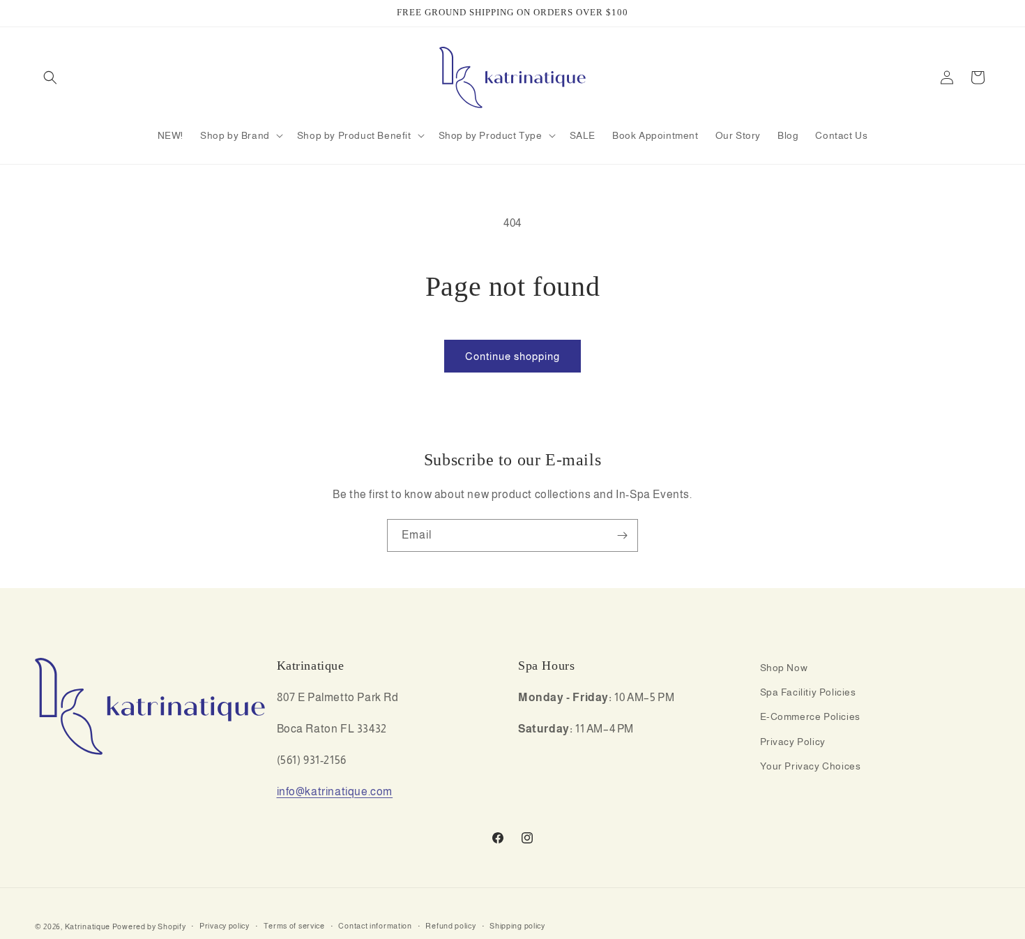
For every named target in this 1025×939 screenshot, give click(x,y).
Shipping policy (517, 926)
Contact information (374, 926)
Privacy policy (224, 926)
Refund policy (450, 926)
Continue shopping (512, 356)
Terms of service (294, 926)
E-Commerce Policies (810, 717)
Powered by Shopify (149, 926)
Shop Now (784, 667)
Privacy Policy (793, 741)
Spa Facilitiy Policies (808, 692)
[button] (50, 77)
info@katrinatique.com (335, 791)
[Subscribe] (622, 535)
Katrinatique (87, 926)
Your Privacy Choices (810, 766)
